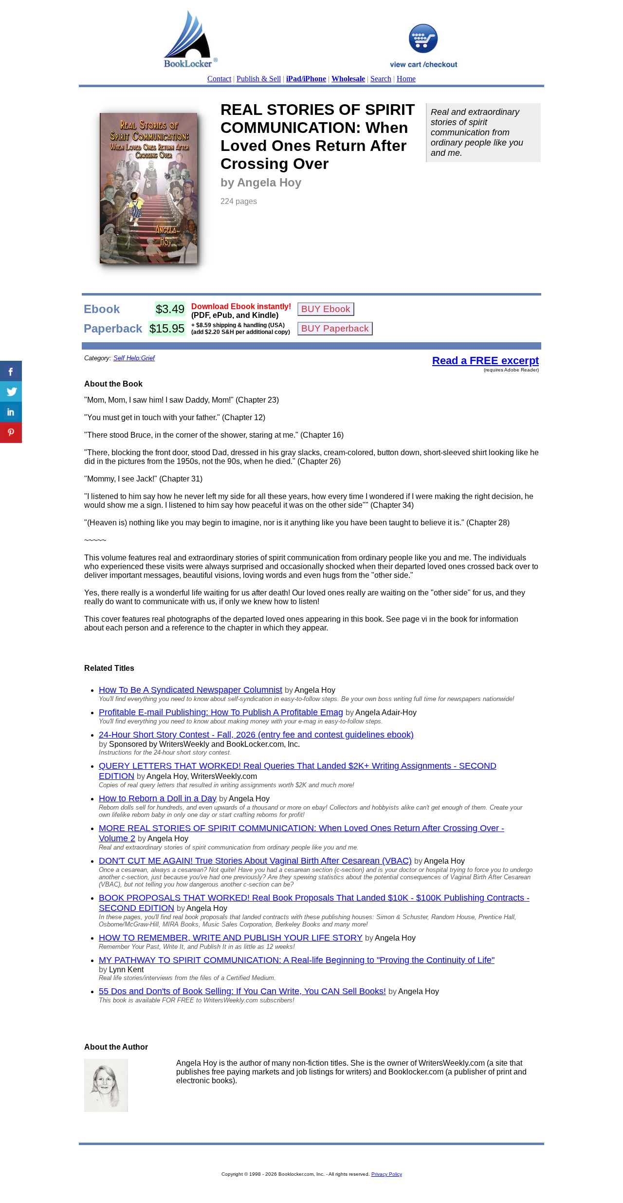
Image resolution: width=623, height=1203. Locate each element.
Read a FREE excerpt (485, 360)
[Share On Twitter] (11, 391)
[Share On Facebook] (11, 371)
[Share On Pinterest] (11, 432)
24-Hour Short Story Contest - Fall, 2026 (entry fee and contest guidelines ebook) (256, 735)
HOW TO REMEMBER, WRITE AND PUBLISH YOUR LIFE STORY (231, 938)
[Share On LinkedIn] (11, 412)
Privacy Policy (386, 1174)
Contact (219, 78)
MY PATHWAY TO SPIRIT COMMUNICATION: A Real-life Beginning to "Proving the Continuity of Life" (297, 960)
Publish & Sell (259, 78)
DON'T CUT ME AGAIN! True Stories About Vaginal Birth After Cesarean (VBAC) (255, 861)
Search (380, 78)
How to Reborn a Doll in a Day (158, 798)
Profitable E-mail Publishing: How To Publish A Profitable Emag (221, 712)
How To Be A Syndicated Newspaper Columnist (190, 690)
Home (406, 78)
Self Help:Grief (134, 358)
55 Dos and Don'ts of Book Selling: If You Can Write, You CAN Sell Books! (242, 991)
